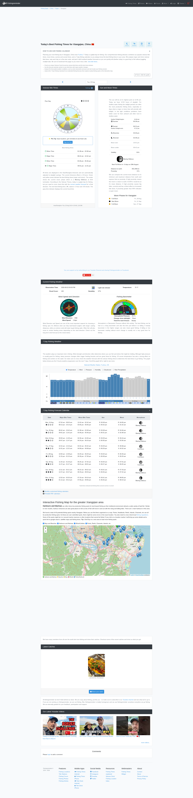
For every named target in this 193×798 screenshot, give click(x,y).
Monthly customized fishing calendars (56, 491)
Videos (150, 3)
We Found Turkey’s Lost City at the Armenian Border (96, 736)
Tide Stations (63, 774)
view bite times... (93, 61)
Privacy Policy (141, 778)
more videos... (145, 742)
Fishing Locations (64, 771)
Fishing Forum (63, 776)
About (139, 774)
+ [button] (45, 528)
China (51, 8)
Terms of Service (142, 776)
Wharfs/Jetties (80, 523)
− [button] (45, 531)
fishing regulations (142, 515)
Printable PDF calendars (52, 493)
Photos (142, 3)
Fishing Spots (44, 8)
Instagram (94, 774)
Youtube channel (128, 700)
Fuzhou (80, 54)
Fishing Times (131, 3)
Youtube (94, 776)
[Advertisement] (96, 25)
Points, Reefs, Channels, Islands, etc (99, 523)
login (49, 754)
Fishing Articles (63, 781)
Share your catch (97, 691)
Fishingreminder (13, 3)
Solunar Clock (110, 776)
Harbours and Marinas (66, 523)
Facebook (95, 771)
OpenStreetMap (140, 575)
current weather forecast (78, 184)
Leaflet (132, 575)
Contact (139, 771)
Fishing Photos (63, 778)
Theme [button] (181, 3)
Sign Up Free (68, 142)
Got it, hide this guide (143, 75)
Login (174, 3)
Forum (158, 3)
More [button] (165, 3)
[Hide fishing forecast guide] (149, 51)
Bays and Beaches (50, 523)
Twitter (94, 778)
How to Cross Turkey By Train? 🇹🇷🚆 (128, 736)
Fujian (57, 8)
